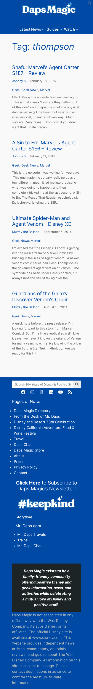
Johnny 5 (19, 81)
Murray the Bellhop (26, 232)
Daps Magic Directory (32, 411)
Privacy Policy (25, 467)
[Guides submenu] (61, 29)
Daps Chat (23, 444)
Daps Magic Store (29, 450)
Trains (22, 540)
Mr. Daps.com (28, 525)
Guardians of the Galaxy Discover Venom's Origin (40, 296)
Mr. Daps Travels (31, 534)
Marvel (45, 90)
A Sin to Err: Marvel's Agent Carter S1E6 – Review (43, 146)
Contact (20, 473)
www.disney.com (47, 637)
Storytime (24, 517)
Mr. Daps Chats (30, 546)
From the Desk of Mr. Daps (37, 416)
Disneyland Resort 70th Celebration (44, 422)
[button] (90, 4)
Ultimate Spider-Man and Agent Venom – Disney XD (42, 221)
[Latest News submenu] (43, 29)
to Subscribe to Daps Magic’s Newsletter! (46, 486)
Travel (19, 439)
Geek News (29, 90)
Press (19, 461)
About (19, 456)
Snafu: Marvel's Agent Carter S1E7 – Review (45, 70)
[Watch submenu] (77, 29)
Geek (16, 90)
